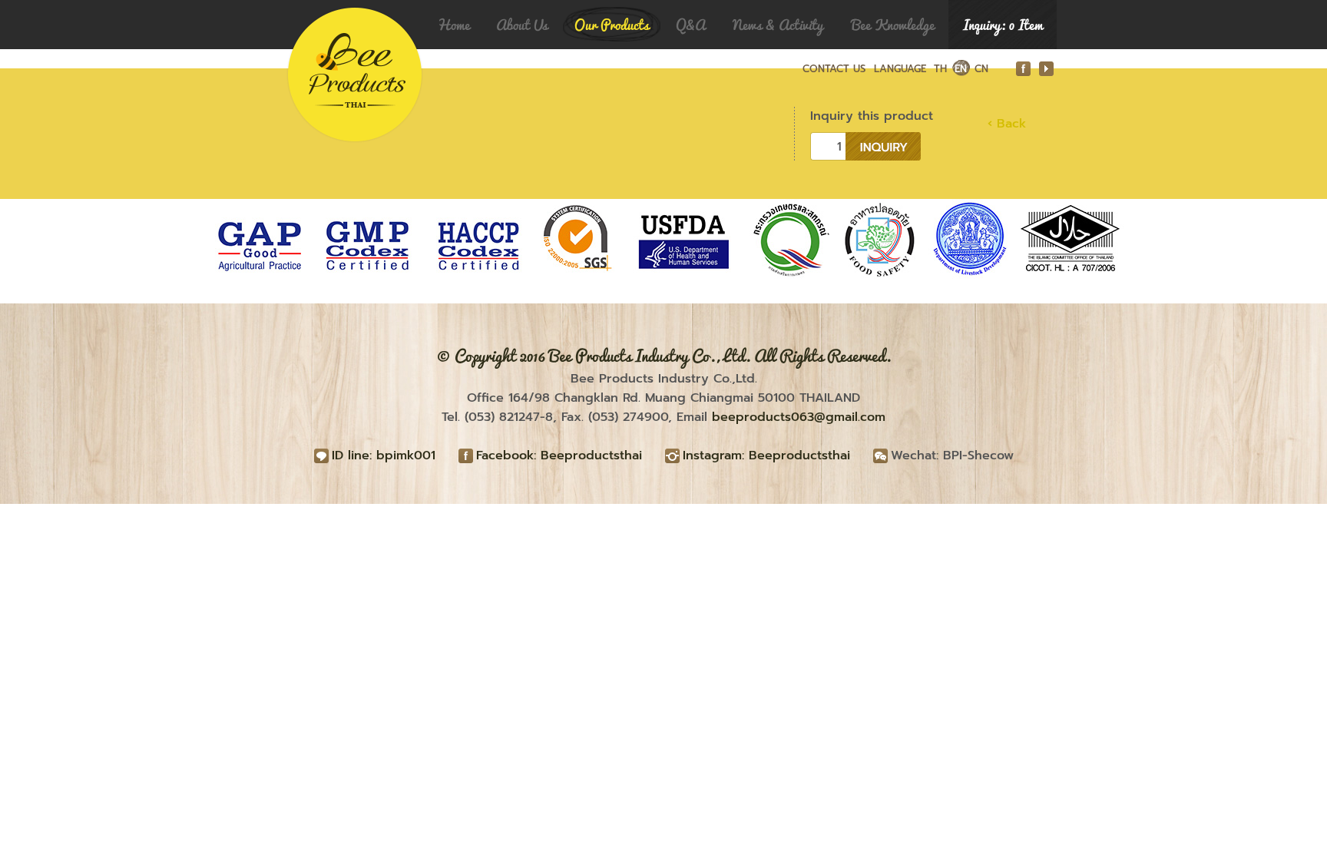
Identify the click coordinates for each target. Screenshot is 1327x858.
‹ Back (1007, 123)
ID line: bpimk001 (383, 455)
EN (961, 68)
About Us (522, 24)
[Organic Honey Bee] (347, 25)
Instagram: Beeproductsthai (766, 455)
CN (981, 68)
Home (453, 24)
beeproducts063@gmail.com (798, 417)
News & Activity (778, 24)
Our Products (611, 24)
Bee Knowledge (893, 24)
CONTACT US (833, 68)
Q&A (691, 24)
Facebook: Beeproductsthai (559, 455)
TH (940, 68)
